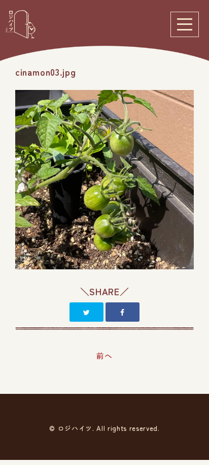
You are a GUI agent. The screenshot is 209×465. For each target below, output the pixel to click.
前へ (104, 355)
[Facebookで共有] (123, 312)
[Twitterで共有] (86, 312)
